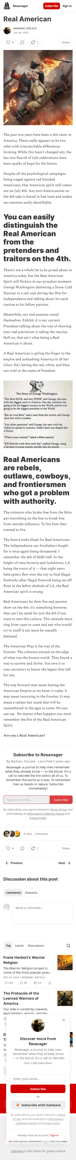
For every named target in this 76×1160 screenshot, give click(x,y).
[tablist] (21, 892)
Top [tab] (8, 946)
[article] (38, 970)
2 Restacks (41, 834)
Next (61, 863)
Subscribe (51, 6)
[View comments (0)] (22, 42)
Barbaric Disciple (25, 28)
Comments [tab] (13, 893)
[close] (63, 1020)
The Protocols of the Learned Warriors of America (21, 998)
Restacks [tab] (31, 893)
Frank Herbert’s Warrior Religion (24, 960)
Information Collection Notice (45, 814)
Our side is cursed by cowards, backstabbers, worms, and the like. (25, 1011)
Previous (16, 863)
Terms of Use (58, 809)
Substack (17, 1151)
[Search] (68, 945)
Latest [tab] (19, 946)
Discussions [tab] (36, 946)
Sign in (67, 6)
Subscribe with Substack (41, 1105)
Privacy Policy (51, 1123)
